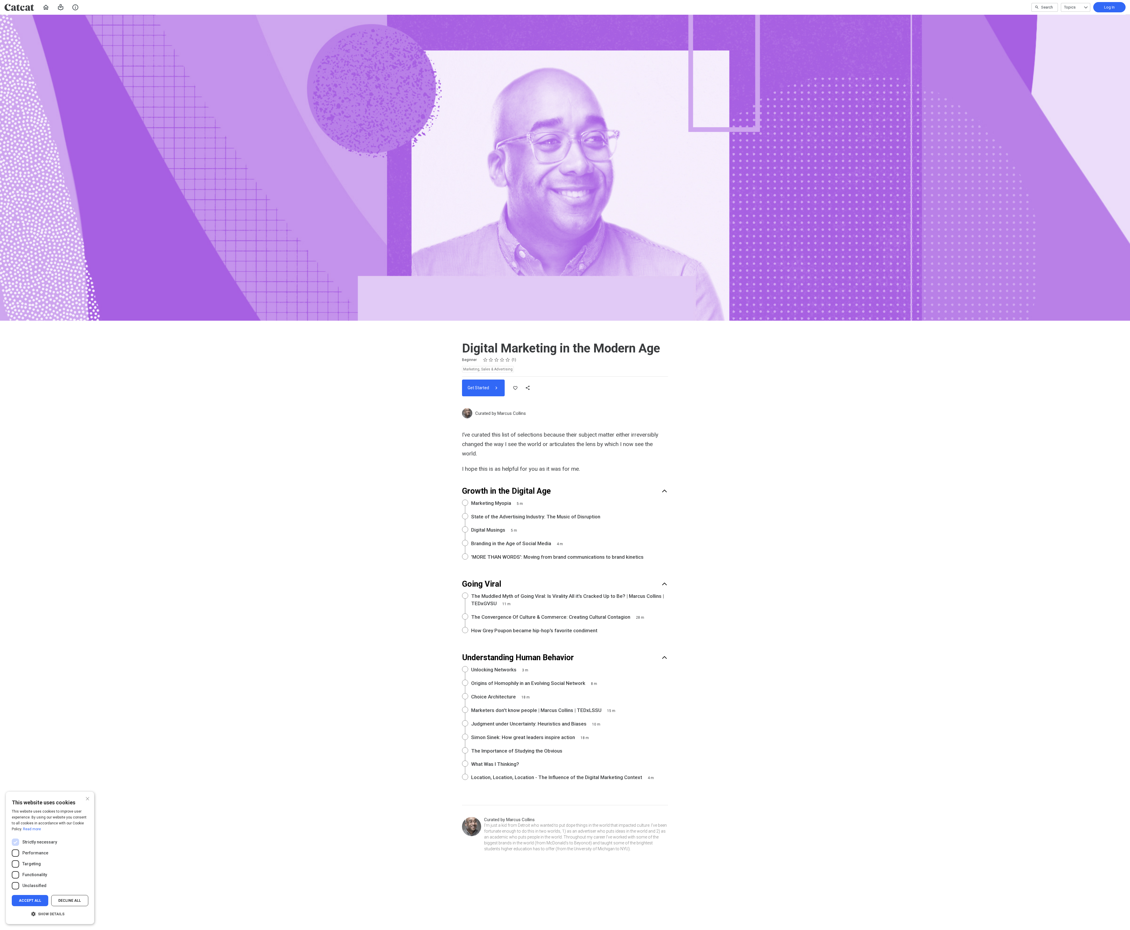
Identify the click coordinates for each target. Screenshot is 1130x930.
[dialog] (50, 858)
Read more (32, 829)
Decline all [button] (69, 901)
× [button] (87, 798)
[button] (60, 7)
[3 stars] (496, 359)
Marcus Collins (511, 413)
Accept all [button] (30, 901)
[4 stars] (502, 359)
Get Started (479, 387)
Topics (1070, 7)
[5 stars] (508, 359)
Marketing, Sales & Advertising (488, 369)
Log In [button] (1109, 7)
